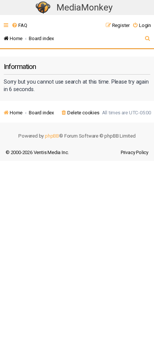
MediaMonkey (84, 7)
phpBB (52, 136)
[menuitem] (19, 25)
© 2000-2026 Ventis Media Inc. (37, 152)
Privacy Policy (134, 152)
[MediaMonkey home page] (43, 7)
